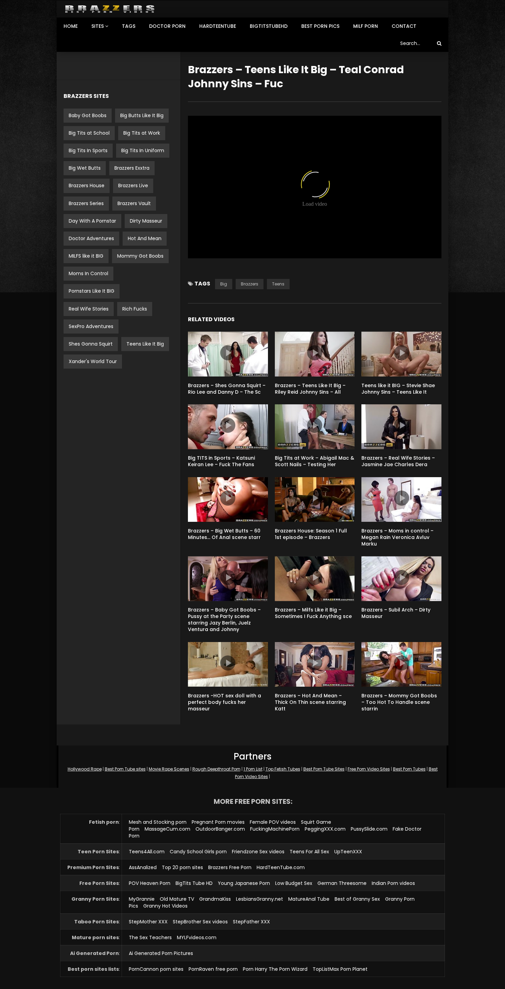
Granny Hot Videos (165, 905)
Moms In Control (88, 273)
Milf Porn (365, 26)
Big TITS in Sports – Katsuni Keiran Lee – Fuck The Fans (221, 461)
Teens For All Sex (309, 851)
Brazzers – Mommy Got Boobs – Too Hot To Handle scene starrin (399, 702)
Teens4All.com (147, 851)
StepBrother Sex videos (200, 921)
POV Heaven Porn (149, 883)
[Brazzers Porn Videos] (110, 9)
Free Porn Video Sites (369, 769)
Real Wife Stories (89, 308)
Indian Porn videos (393, 883)
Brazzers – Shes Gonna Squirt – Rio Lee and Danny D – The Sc (227, 388)
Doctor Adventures (91, 238)
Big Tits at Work (141, 133)
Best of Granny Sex (357, 899)
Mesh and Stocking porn (158, 822)
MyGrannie (142, 899)
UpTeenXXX (348, 851)
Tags (128, 26)
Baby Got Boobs (87, 115)
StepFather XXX (251, 921)
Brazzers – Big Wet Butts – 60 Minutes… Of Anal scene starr (224, 534)
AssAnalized (143, 867)
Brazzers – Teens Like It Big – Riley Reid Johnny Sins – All (310, 388)
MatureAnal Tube (308, 899)
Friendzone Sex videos (258, 851)
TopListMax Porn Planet (340, 969)
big (223, 284)
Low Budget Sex (293, 883)
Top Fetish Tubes (283, 769)
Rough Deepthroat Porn (216, 769)
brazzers (249, 284)
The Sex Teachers (150, 937)
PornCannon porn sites (156, 969)
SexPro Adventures (91, 326)
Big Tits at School (89, 133)
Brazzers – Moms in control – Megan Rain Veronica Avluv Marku (397, 537)
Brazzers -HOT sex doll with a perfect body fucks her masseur (224, 702)
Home (71, 26)
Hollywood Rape (85, 769)
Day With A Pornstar (92, 220)
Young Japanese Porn (244, 883)
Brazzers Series (86, 203)
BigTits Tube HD (194, 883)
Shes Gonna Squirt (91, 343)
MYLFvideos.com (196, 937)
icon (227, 352)
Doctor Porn (167, 26)
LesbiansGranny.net (259, 899)
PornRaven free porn (213, 969)
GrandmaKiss (215, 899)
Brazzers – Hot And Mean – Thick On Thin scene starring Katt (310, 702)
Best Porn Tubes (409, 769)
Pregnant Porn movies (218, 822)
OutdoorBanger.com (220, 828)
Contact (404, 26)
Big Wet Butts (85, 168)
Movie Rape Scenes (169, 769)
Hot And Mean (144, 238)
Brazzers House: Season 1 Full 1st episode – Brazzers (311, 534)
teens (278, 284)
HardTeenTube (217, 26)
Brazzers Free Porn (229, 867)
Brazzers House (86, 185)
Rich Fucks (134, 308)
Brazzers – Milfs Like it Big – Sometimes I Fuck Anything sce (313, 613)
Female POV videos (273, 822)
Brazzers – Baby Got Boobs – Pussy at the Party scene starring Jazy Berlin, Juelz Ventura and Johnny (224, 619)
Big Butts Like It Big (142, 115)
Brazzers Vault (134, 203)
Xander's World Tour (93, 361)
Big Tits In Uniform (142, 150)
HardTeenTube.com (281, 867)
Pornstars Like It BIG (91, 291)
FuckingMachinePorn (275, 828)
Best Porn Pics (320, 26)
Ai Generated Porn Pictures (161, 953)
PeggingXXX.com (325, 828)
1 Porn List (253, 769)
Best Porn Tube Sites (324, 769)
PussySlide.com (369, 828)
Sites (97, 26)
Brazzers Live (133, 185)
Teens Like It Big (145, 343)
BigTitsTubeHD (269, 26)
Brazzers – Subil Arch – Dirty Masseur (395, 613)
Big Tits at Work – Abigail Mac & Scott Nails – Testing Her (314, 461)
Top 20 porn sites (182, 867)
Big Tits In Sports (88, 150)
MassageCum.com (167, 828)
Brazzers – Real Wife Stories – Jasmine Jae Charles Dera (398, 461)
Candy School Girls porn (198, 851)
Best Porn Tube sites (125, 769)
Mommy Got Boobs (140, 255)
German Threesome (342, 883)
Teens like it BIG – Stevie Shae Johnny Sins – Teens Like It (398, 388)
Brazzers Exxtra (131, 168)
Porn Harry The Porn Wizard (275, 969)
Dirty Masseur (146, 220)
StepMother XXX (148, 921)
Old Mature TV (177, 899)
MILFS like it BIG (86, 255)
